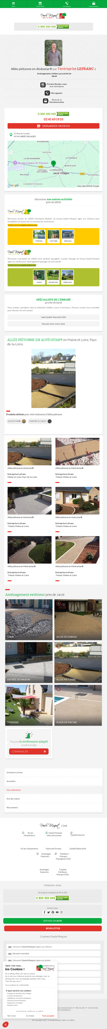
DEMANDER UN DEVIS (56, 126)
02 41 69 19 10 (53, 119)
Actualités (11, 781)
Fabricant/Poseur (53, 848)
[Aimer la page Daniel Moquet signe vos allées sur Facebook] (44, 912)
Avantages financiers (44, 870)
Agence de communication (62, 1008)
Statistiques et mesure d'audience (19, 998)
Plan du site (80, 1008)
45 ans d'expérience (29, 848)
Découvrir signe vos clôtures (32, 947)
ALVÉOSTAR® (14, 421)
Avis (13, 799)
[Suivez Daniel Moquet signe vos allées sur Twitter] (48, 912)
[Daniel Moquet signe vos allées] (53, 16)
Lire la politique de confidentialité (17, 985)
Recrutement (12, 807)
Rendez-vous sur (22, 225)
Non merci (11, 1016)
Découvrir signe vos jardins (31, 960)
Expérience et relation (15, 1003)
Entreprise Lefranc (15, 772)
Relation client (12, 1005)
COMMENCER (20, 751)
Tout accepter (48, 1016)
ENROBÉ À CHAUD (38, 421)
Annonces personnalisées (16, 1001)
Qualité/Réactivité (77, 848)
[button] (5, 1024)
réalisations (14, 790)
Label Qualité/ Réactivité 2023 (53, 317)
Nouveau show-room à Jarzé (53, 324)
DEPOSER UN (52, 921)
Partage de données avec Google (19, 993)
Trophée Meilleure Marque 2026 (63, 872)
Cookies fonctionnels (14, 996)
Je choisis (30, 1016)
